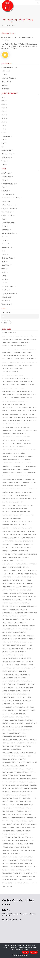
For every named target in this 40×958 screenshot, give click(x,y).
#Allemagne (14, 362)
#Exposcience (6, 554)
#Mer (23, 687)
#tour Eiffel (28, 857)
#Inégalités (13, 616)
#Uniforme (29, 863)
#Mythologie (13, 710)
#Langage (4, 651)
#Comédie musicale (8, 456)
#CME (3, 453)
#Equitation (5, 544)
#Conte (17, 463)
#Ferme (26, 557)
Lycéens (4, 85)
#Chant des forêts (8, 437)
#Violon (32, 876)
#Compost (29, 456)
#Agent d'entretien (8, 355)
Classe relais (5, 136)
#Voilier (10, 879)
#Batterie (32, 407)
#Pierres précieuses (8, 762)
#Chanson (15, 433)
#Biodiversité (23, 417)
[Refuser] (38, 950)
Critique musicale (6, 215)
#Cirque (11, 446)
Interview (6, 40)
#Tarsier (4, 847)
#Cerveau (26, 430)
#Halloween (22, 596)
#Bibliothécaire (28, 414)
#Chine (27, 440)
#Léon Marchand (15, 661)
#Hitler (12, 606)
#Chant (22, 433)
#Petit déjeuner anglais (10, 752)
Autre (3, 122)
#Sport (4, 834)
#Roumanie (21, 808)
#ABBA (27, 342)
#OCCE (13, 723)
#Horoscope (31, 606)
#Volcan (22, 879)
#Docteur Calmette (22, 495)
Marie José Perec (7, 258)
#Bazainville (22, 411)
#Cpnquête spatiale (18, 472)
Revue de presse (6, 297)
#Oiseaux (4, 726)
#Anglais (18, 365)
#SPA (12, 831)
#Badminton (5, 404)
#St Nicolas (16, 837)
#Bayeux (13, 411)
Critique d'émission (7, 205)
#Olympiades (28, 726)
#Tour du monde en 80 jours (11, 857)
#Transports (13, 860)
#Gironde (4, 583)
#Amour (11, 365)
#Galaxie (4, 573)
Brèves (3, 180)
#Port (28, 775)
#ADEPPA (25, 349)
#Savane (4, 814)
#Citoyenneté (20, 446)
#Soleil (24, 824)
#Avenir (29, 398)
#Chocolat (5, 443)
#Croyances (19, 476)
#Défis (33, 482)
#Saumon (28, 811)
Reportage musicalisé (8, 293)
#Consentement (27, 459)
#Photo (4, 759)
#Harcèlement (17, 599)
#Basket (25, 407)
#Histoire (5, 606)
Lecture (3, 254)
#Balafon (14, 404)
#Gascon (33, 573)
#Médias (29, 681)
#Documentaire (7, 498)
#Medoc (4, 687)
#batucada (5, 411)
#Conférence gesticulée (10, 459)
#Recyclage (19, 788)
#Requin (13, 795)
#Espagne (29, 544)
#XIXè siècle (27, 883)
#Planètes (23, 765)
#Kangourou (6, 642)
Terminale (4, 161)
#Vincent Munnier (21, 876)
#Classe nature (7, 450)
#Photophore (13, 759)
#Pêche (13, 743)
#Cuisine (28, 476)
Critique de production (8, 208)
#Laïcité (22, 648)
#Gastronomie (20, 577)
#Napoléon (5, 713)
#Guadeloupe (6, 593)
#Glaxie (12, 583)
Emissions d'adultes (7, 78)
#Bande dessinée (7, 407)
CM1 (3, 140)
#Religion (5, 791)
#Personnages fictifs (23, 746)
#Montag (18, 700)
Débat (3, 219)
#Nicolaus (19, 717)
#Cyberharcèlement (8, 479)
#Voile (3, 879)
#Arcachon (30, 384)
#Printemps (23, 782)
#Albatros (5, 362)
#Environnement (7, 541)
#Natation (14, 713)
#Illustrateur (6, 612)
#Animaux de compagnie (9, 371)
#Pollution (14, 775)
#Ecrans (28, 521)
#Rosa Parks (28, 804)
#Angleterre (27, 365)
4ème (3, 108)
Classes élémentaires (27, 37)
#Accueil (13, 345)
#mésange (29, 687)
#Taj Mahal (19, 844)
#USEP (13, 866)
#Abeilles (4, 345)
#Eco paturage (6, 515)
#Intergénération (28, 625)
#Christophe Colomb (18, 443)
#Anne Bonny (28, 378)
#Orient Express (25, 730)
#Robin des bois (25, 801)
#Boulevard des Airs (8, 420)
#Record (10, 788)
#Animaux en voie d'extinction (12, 375)
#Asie (19, 391)
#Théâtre (20, 850)
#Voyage (30, 879)
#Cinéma (4, 446)
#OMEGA (4, 730)
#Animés (20, 378)
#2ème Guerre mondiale (9, 342)
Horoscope (4, 237)
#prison (32, 782)
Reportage (4, 290)
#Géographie (6, 580)
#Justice (32, 638)
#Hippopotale (14, 603)
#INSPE (31, 619)
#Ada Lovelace (6, 349)
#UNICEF (21, 863)
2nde (3, 101)
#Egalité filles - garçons (10, 531)
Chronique (4, 191)
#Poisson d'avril (7, 772)
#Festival (20, 560)
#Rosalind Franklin (8, 808)
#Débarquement (29, 479)
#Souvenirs (5, 831)
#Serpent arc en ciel (17, 817)
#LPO (21, 668)
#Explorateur (23, 551)
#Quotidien (24, 785)
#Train (3, 860)
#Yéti (35, 883)
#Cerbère (18, 430)
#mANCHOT (11, 671)
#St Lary (24, 834)
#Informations (6, 619)
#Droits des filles (8, 508)
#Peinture (5, 746)
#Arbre (22, 384)
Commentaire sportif (7, 194)
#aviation (4, 401)
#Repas (29, 791)
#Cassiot (4, 430)
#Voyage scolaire (7, 883)
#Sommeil (4, 827)
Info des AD (5, 81)
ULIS (3, 164)
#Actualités (21, 345)
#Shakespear (13, 821)
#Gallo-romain (14, 573)
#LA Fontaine (13, 648)
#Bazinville (32, 411)
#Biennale (5, 417)
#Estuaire (9, 547)
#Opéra (15, 730)
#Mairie (4, 671)
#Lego (29, 658)
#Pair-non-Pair (6, 736)
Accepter (34, 952)
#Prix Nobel (5, 785)
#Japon (31, 629)
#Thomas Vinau (6, 853)
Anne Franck (5, 173)
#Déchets (11, 482)
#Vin (34, 873)
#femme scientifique (15, 557)
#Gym (3, 596)
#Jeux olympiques (19, 632)
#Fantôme (22, 554)
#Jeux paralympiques (9, 635)
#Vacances (20, 866)
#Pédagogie (21, 743)
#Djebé (3, 495)
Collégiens (4, 71)
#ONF (10, 730)
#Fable (15, 554)
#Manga (19, 671)
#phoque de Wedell (24, 756)
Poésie (3, 276)
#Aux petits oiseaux (17, 398)
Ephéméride (5, 230)
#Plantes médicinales (9, 769)
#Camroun (32, 420)
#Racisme (33, 785)
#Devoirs (34, 489)
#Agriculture (27, 355)
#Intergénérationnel (9, 629)
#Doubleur (32, 498)
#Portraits (5, 778)
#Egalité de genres (25, 528)
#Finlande (33, 564)
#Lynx (33, 668)
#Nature (22, 713)
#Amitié (4, 365)
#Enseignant (31, 538)
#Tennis (26, 847)
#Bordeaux (33, 417)
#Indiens (4, 616)
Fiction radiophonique (8, 233)
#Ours (24, 733)
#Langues (13, 651)
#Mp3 (13, 704)
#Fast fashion (32, 554)
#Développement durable (10, 489)
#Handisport (6, 599)
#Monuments (28, 700)
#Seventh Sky (31, 817)
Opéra (3, 269)
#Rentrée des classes (18, 791)
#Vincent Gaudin (7, 876)
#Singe (30, 821)
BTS (2, 125)
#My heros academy (8, 707)
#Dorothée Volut (20, 498)
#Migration (5, 694)
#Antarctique (18, 381)
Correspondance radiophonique (11, 198)
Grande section (6, 150)
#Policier (4, 775)
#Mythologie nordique (27, 710)
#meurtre (26, 691)
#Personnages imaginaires (11, 749)
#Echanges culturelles (10, 511)
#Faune (4, 557)
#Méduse (11, 687)
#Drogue (4, 502)
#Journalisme (6, 638)
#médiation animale (20, 684)
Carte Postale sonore (8, 184)
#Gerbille (15, 580)
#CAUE (11, 430)
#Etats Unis (19, 547)
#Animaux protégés (8, 378)
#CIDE (29, 443)
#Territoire (5, 850)
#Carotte (13, 427)
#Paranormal (18, 739)
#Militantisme (16, 694)
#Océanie (26, 723)
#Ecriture (5, 524)
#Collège (21, 453)
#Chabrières (5, 433)
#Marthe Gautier (20, 677)
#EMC (30, 534)
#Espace (22, 544)
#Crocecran (31, 472)
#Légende (22, 658)
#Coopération (26, 463)
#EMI (34, 534)
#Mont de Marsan (7, 700)
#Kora (24, 645)
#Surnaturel (29, 840)
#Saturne (20, 811)
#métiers (11, 691)
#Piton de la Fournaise (9, 765)
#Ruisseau (5, 811)
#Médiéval (31, 684)
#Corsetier (5, 469)
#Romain (4, 804)
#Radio (3, 788)
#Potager (14, 778)
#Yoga (3, 886)
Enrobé (3, 226)
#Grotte (12, 590)
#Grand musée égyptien (10, 586)
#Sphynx (28, 831)
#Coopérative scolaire (21, 466)
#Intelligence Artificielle (11, 625)
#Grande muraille (26, 586)
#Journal (30, 635)
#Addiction (17, 349)
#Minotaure (5, 697)
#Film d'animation (22, 564)
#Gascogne (25, 573)
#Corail (33, 466)
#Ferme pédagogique (8, 560)
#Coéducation (11, 453)
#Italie (25, 629)
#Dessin (24, 485)
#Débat (4, 482)
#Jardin (4, 632)
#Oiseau (34, 723)
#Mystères (30, 707)
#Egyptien (25, 531)
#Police (32, 772)
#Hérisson (27, 599)
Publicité (4, 283)
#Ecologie (17, 518)
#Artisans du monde (8, 391)
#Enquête (21, 538)
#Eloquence (22, 534)
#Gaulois (30, 577)
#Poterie (22, 778)
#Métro (19, 691)
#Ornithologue (14, 733)
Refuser (25, 952)
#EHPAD (32, 531)
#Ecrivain (13, 524)
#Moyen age (5, 704)
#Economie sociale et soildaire (12, 521)
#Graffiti (29, 583)
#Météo (4, 691)
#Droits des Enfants (9, 505)
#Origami (4, 733)
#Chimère (21, 440)
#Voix (16, 879)
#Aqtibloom (14, 384)
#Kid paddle (5, 645)
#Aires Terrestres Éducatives (25, 358)
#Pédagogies (30, 743)
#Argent (16, 388)
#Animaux (18, 368)
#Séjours (20, 814)
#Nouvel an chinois (25, 720)
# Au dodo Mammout (8, 332)
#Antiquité (28, 381)
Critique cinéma (6, 201)
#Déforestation (7, 485)
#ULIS (3, 863)
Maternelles (5, 89)
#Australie (31, 394)
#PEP (12, 746)
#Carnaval (5, 427)
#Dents (17, 485)
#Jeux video (22, 635)
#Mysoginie (21, 707)
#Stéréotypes (27, 837)
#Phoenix (4, 756)
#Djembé (10, 495)
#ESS (3, 547)
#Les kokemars (27, 661)
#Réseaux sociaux (23, 795)
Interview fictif (5, 247)
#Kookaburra (16, 645)
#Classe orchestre (21, 450)
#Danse (20, 479)
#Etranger (5, 551)
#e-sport (19, 508)
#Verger (26, 870)
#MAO (25, 671)
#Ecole (16, 515)
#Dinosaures (16, 492)
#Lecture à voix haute (9, 658)
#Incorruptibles (30, 612)
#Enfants (13, 538)
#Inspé (3, 622)
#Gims (22, 580)
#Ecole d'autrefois (27, 515)
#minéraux (26, 694)
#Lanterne (22, 651)
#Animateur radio (7, 368)
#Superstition (17, 840)
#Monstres (26, 697)
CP (2, 147)
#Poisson (28, 769)
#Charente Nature (23, 437)
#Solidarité (32, 824)
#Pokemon (18, 772)
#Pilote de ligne (23, 762)
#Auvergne (5, 398)
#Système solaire (7, 844)
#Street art (6, 840)
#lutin (27, 668)
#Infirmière (23, 616)
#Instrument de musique (16, 622)
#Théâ (13, 850)
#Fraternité (22, 570)
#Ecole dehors (6, 518)
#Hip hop (4, 603)
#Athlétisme (21, 394)
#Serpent (5, 817)
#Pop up (22, 775)
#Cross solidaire (7, 476)
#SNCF (3, 824)
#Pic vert (22, 759)
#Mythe (4, 710)
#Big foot (13, 417)
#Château (4, 440)
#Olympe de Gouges (16, 726)
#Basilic (17, 407)
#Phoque (12, 756)
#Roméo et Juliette (16, 804)
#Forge (25, 567)
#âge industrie (19, 352)
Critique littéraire (6, 212)
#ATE (14, 394)
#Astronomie (6, 394)
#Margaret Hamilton (22, 674)
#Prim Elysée (13, 782)
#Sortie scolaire (28, 827)
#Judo (15, 638)
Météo (3, 261)
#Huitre (4, 609)
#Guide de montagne (27, 593)
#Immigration (18, 612)
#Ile (17, 609)
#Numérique (5, 723)
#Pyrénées (15, 785)
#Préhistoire (32, 778)
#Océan (19, 723)
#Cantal (18, 424)
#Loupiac (15, 668)
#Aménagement (31, 362)
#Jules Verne (23, 638)
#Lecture (19, 655)
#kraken (4, 648)
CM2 (3, 143)
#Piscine (34, 762)
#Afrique (10, 352)
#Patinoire (5, 743)
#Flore (4, 567)
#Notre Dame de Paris (9, 720)
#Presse (4, 782)
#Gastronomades (7, 577)
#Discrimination (27, 492)
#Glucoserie (20, 583)
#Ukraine (30, 860)
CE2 (2, 132)
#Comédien (20, 456)
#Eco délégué (25, 511)
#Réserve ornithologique (10, 798)
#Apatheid (5, 384)
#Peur (22, 752)
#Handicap (32, 596)
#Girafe (28, 580)
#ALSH (22, 362)
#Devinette (25, 489)
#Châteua (13, 440)
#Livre (17, 664)
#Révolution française (9, 801)
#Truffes (22, 860)
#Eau (26, 508)
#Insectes (24, 619)
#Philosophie (31, 752)
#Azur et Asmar (22, 401)
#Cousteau (5, 472)
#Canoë (4, 424)
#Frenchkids (32, 570)
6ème (3, 115)
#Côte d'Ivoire (16, 469)
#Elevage (13, 534)
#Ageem (29, 352)
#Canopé (11, 424)
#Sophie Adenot (15, 827)
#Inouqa (16, 619)
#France (14, 570)
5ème (3, 111)
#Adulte (32, 349)
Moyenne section (6, 154)
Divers (3, 74)
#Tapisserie (29, 844)
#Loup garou (6, 668)
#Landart (29, 648)
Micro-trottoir (5, 265)
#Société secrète (13, 824)
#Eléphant (5, 534)
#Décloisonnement (23, 482)
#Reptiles (5, 795)
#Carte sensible (24, 427)
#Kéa (29, 642)
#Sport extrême (14, 834)
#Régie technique (30, 788)
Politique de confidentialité (20, 955)
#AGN (19, 355)
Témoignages (5, 304)
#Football (11, 567)
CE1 (2, 129)
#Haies (8, 596)
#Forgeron (5, 570)
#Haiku (14, 596)
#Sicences (23, 821)
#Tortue (16, 853)
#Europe (14, 551)
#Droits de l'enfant (16, 502)
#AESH (3, 352)
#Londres (23, 664)
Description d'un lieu (7, 222)
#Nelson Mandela (7, 717)
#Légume (4, 661)
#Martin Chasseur (8, 681)
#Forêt (19, 567)
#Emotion (5, 538)
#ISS (20, 629)
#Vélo (35, 866)
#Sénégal (28, 814)
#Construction (7, 463)
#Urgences (5, 866)
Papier (3, 272)
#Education (22, 524)
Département (5, 312)
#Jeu (9, 632)
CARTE (6, 322)
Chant (3, 187)
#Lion (11, 664)
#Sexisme (4, 821)
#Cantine (26, 424)
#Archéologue (6, 388)
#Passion (33, 739)
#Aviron (12, 401)
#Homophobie (21, 606)
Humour (4, 240)
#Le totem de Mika (8, 655)
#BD (2, 414)
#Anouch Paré (6, 381)
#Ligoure (4, 664)
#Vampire (28, 866)
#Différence (5, 492)
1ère (2, 97)
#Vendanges (5, 870)
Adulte (3, 118)
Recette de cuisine (7, 286)
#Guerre (15, 593)
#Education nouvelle (9, 528)
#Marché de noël (7, 674)
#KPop (30, 645)
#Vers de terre (6, 873)
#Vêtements (27, 873)
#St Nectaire (6, 837)
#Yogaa (9, 886)
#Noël (26, 717)
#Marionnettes (7, 677)
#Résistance (26, 798)
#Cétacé (34, 430)
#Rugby (28, 808)
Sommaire (4, 300)
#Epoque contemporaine (24, 541)
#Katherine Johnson (19, 642)
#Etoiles (28, 547)
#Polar (25, 772)
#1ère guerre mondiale (27, 339)
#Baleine (22, 404)
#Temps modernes (15, 847)
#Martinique (20, 681)
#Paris (26, 739)
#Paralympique (6, 739)
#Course (26, 469)
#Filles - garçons (7, 564)
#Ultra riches (12, 863)
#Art (22, 388)
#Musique (19, 704)
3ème (3, 104)
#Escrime (15, 544)
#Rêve (34, 798)
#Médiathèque (6, 684)
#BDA (7, 414)
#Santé (12, 811)
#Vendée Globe (16, 870)
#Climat (32, 450)
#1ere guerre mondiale (9, 339)
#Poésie (21, 769)
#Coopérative (6, 466)
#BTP (26, 420)
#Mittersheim (16, 697)
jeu (2, 251)
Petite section (5, 157)
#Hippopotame (25, 603)
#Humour (11, 609)
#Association (27, 391)
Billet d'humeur (6, 176)
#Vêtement (18, 873)
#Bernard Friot (15, 414)
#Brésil (20, 420)
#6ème (22, 342)
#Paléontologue (19, 736)
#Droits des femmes (25, 505)
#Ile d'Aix (23, 609)
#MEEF (18, 687)
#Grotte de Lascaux (24, 590)
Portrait (3, 279)
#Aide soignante (7, 358)
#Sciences (12, 814)
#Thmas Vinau (30, 850)
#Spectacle (20, 831)
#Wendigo (18, 883)
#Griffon (4, 590)
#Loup (31, 664)
